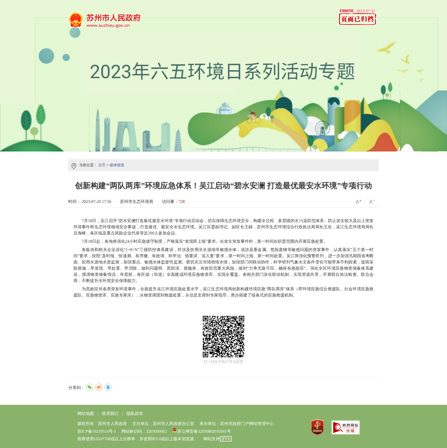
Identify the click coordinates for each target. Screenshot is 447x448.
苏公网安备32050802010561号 (204, 431)
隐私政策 (134, 413)
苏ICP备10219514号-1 (96, 431)
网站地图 (85, 413)
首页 (102, 165)
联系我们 (110, 413)
